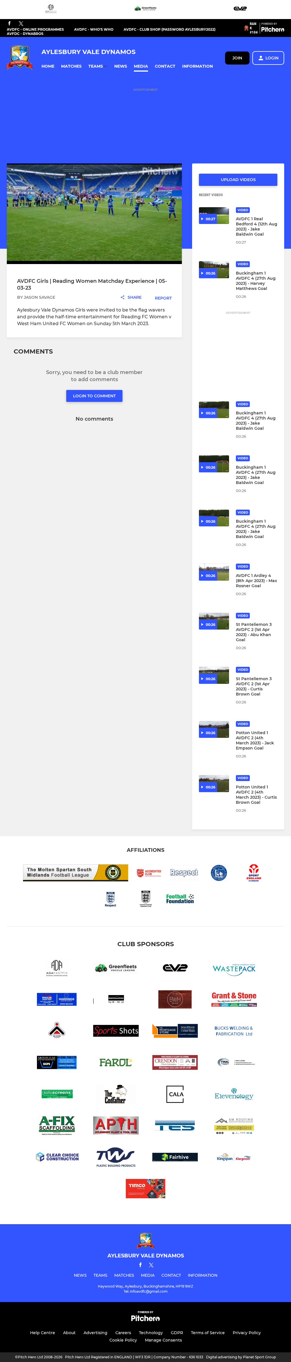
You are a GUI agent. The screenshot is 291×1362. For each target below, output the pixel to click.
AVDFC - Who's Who (93, 29)
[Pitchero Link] (272, 30)
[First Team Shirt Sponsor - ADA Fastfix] (51, 9)
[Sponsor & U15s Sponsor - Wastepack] (234, 968)
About (69, 1332)
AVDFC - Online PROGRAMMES (35, 29)
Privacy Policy (247, 1332)
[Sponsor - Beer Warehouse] (175, 1000)
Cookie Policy (123, 1340)
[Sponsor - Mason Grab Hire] (57, 1000)
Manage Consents (163, 1340)
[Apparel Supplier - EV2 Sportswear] (240, 9)
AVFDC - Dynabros (25, 34)
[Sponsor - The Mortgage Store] (175, 1032)
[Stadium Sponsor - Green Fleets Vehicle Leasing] (145, 9)
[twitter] (21, 23)
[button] (48, 66)
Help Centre (42, 1332)
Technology (151, 1332)
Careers (123, 1332)
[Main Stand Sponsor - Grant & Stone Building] (234, 1000)
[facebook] (9, 23)
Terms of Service (208, 1332)
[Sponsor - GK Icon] (57, 1032)
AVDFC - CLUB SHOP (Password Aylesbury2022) (169, 29)
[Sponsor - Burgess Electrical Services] (116, 1000)
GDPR (177, 1332)
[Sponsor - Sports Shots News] (116, 1032)
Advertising (95, 1332)
